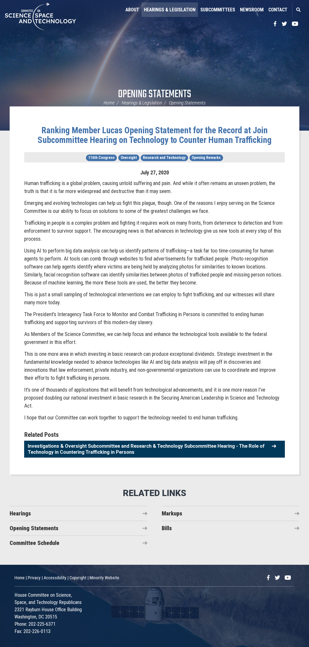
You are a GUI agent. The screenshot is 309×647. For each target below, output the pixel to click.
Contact (277, 10)
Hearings (20, 513)
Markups (172, 513)
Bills (167, 528)
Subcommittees (217, 10)
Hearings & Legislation (170, 10)
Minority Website (104, 577)
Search (298, 9)
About (132, 10)
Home (109, 103)
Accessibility (55, 577)
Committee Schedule (34, 543)
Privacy (34, 577)
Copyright (78, 577)
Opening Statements (154, 94)
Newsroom (252, 10)
